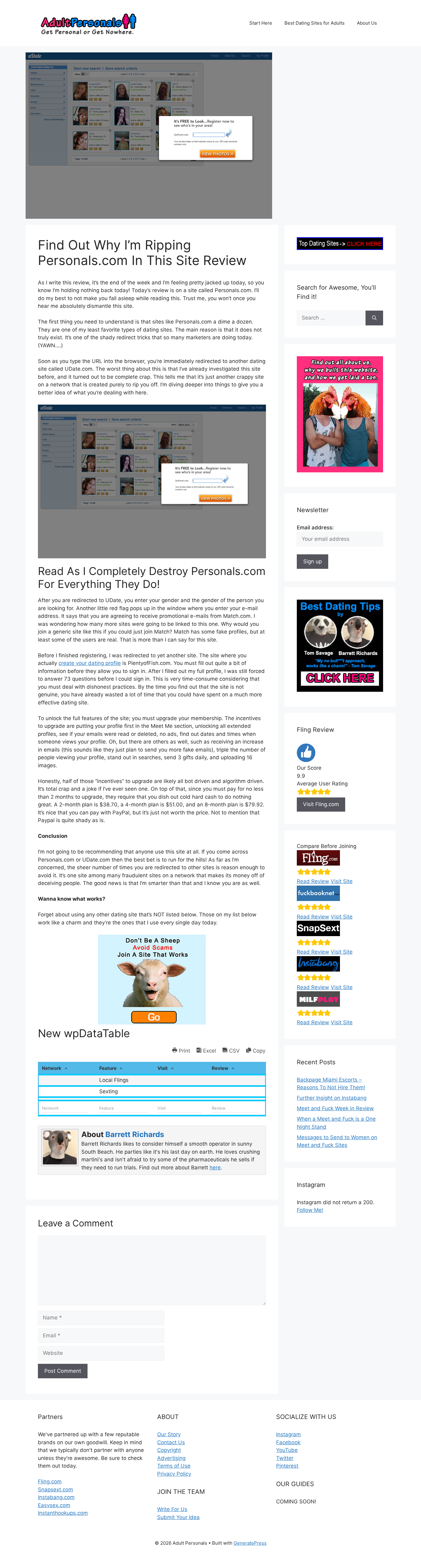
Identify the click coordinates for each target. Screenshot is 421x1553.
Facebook (288, 1442)
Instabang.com (56, 1497)
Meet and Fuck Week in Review (335, 1108)
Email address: (315, 527)
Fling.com (50, 1481)
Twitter (284, 1458)
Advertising (171, 1458)
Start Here (260, 23)
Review (220, 1068)
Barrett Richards (134, 1134)
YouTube (287, 1450)
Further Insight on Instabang (331, 1098)
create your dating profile (90, 663)
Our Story (169, 1434)
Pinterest (287, 1466)
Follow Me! (310, 1210)
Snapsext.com (55, 1489)
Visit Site (342, 881)
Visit (162, 1068)
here (215, 1167)
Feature (107, 1068)
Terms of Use (173, 1466)
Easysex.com (54, 1505)
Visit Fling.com (321, 804)
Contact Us (171, 1442)
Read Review (313, 881)
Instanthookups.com (63, 1513)
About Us (367, 23)
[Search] (374, 318)
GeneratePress (250, 1543)
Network (51, 1068)
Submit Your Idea (178, 1517)
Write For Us (172, 1509)
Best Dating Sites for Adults (314, 23)
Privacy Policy (174, 1474)
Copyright (169, 1450)
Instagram (288, 1434)
